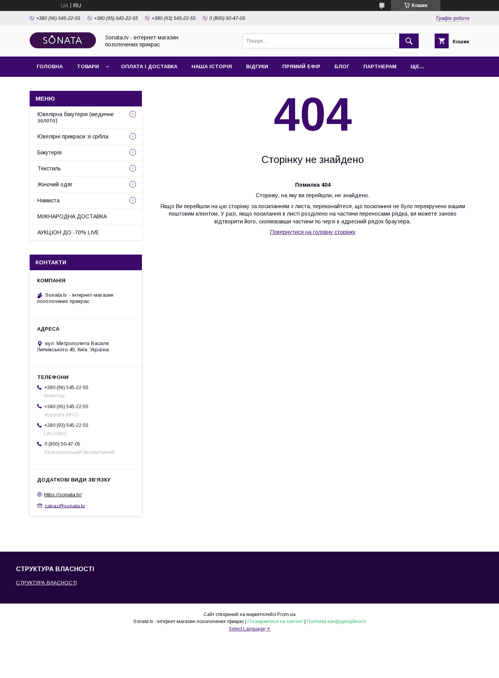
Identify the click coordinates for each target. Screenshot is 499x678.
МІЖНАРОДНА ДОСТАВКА (72, 216)
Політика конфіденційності (336, 621)
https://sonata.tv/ (63, 494)
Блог (341, 66)
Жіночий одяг (55, 184)
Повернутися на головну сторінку (313, 232)
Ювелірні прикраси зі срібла (72, 136)
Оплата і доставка (149, 66)
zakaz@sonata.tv (64, 505)
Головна (50, 66)
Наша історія (211, 66)
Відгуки (257, 66)
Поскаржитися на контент (275, 621)
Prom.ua (286, 614)
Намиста (48, 200)
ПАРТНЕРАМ (379, 66)
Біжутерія (49, 152)
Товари (88, 66)
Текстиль (49, 168)
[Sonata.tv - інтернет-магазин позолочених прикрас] (63, 46)
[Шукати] (409, 41)
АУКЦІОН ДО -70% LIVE (68, 232)
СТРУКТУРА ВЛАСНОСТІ (46, 583)
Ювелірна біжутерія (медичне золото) (75, 117)
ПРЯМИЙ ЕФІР (301, 66)
